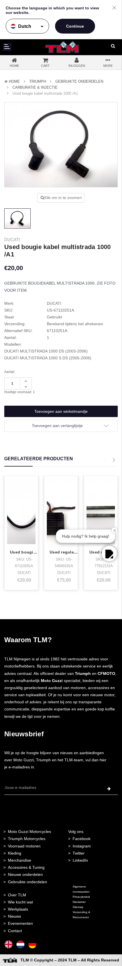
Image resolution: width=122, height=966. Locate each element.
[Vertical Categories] (7, 47)
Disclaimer (79, 901)
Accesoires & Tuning (26, 867)
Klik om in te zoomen (63, 197)
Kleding (14, 853)
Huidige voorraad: (19, 392)
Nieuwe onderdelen (25, 874)
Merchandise (19, 860)
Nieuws (14, 916)
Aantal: (9, 372)
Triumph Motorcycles (26, 838)
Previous (105, 460)
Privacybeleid (81, 896)
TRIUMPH (37, 81)
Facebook (82, 838)
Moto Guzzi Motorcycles (29, 831)
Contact (15, 930)
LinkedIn (80, 860)
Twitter (79, 853)
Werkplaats (18, 909)
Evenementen (20, 923)
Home (14, 81)
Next (114, 460)
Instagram (82, 846)
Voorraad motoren (24, 846)
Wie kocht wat (20, 902)
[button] (109, 553)
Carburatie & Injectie (35, 87)
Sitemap (78, 907)
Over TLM (17, 895)
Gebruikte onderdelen (79, 81)
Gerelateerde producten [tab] (38, 458)
